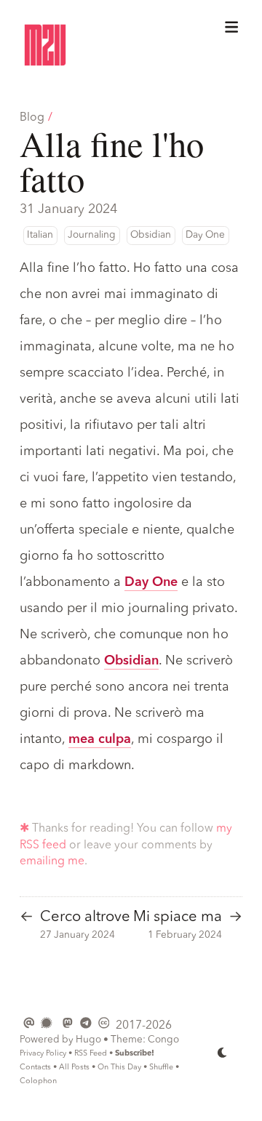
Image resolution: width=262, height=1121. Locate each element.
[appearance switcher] (222, 1052)
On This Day (119, 1068)
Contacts (35, 1068)
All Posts (74, 1068)
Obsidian (150, 235)
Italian (40, 235)
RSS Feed (90, 1054)
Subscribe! (134, 1054)
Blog (32, 118)
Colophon (38, 1081)
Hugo (88, 1040)
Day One (205, 235)
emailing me (52, 861)
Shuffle (161, 1068)
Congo (163, 1040)
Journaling (92, 235)
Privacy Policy (43, 1054)
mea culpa (99, 739)
